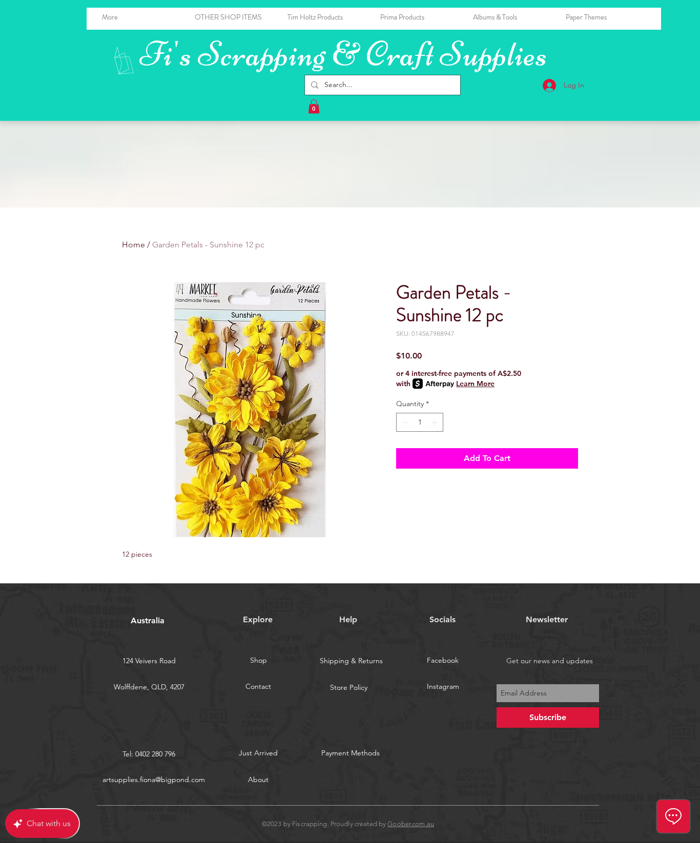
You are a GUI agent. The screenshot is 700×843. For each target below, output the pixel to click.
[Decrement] (404, 422)
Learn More (475, 383)
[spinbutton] (419, 422)
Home (133, 244)
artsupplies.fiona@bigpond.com (153, 779)
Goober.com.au (410, 824)
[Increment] (435, 422)
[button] (511, 17)
